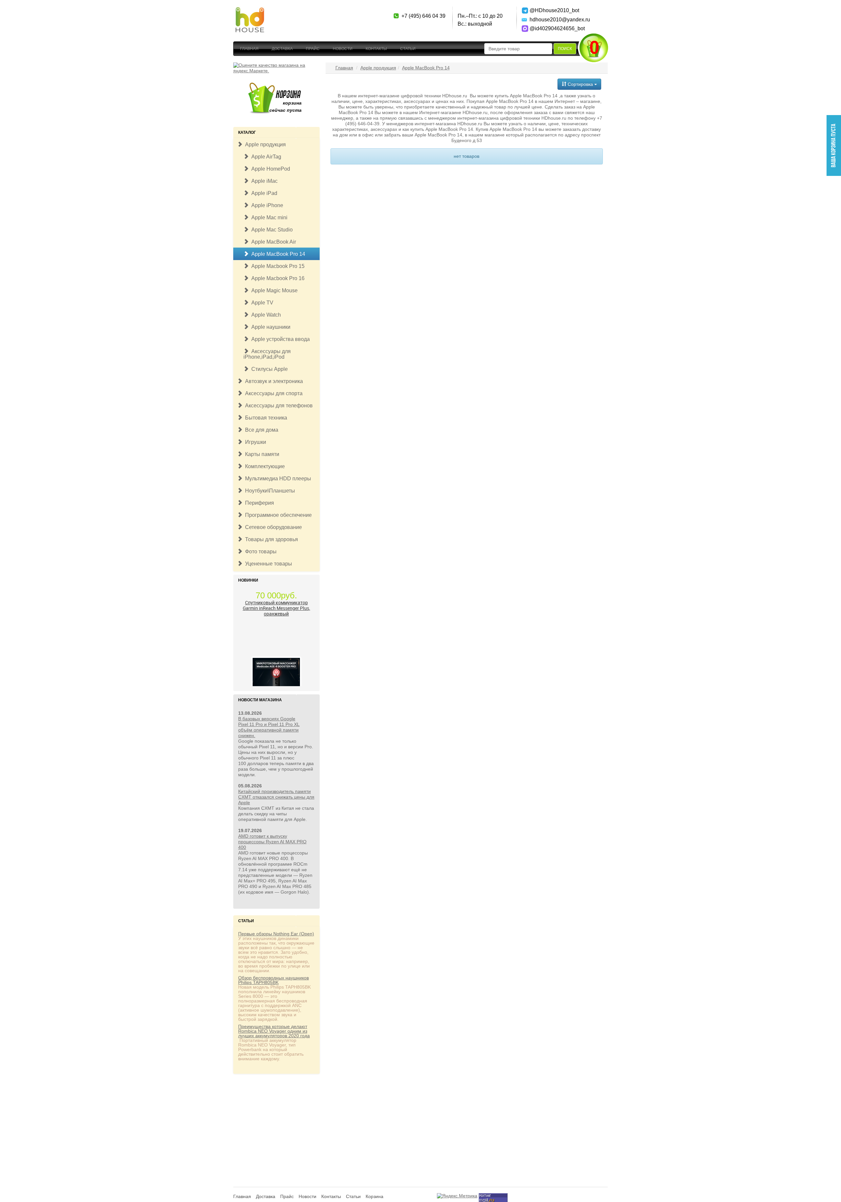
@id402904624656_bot (553, 28)
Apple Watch (265, 315)
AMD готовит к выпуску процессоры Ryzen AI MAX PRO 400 (272, 841)
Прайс (313, 48)
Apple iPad (263, 193)
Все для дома (260, 430)
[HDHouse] (249, 10)
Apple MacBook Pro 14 (277, 254)
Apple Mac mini (268, 217)
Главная (249, 48)
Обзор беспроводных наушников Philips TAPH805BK (273, 980)
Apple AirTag (265, 156)
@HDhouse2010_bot (553, 10)
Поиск (565, 48)
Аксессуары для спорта (272, 393)
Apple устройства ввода (279, 339)
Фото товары (259, 551)
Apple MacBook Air (272, 242)
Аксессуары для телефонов (277, 405)
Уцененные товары (267, 563)
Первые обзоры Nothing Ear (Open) (276, 933)
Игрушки (254, 442)
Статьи (408, 48)
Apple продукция (264, 144)
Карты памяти (260, 454)
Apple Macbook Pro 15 (277, 266)
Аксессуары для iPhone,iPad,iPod (267, 354)
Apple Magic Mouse (273, 290)
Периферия (258, 503)
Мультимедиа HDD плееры (276, 478)
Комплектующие (263, 466)
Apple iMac (263, 181)
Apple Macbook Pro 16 (277, 278)
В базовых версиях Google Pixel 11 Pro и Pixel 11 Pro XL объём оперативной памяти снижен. (269, 727)
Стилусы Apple (268, 369)
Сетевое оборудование (272, 527)
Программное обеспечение (277, 515)
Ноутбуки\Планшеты (268, 490)
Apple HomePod (269, 169)
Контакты (376, 48)
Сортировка (580, 84)
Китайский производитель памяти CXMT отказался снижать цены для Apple (276, 797)
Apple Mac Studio (271, 229)
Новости (342, 48)
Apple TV (261, 302)
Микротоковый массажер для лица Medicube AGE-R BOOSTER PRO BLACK (276, 674)
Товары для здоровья (270, 539)
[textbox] (518, 48)
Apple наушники (269, 327)
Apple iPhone (266, 205)
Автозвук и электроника (272, 381)
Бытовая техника (264, 418)
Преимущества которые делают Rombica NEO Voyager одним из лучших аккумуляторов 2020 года (274, 1031)
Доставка (282, 48)
